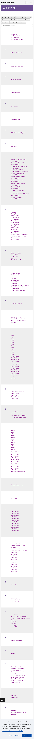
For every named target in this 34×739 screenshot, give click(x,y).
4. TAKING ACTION (16, 79)
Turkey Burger (15, 697)
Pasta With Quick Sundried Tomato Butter (20, 619)
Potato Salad (14, 627)
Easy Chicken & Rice (16, 317)
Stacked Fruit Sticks (16, 670)
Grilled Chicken (15, 393)
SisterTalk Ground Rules (17, 668)
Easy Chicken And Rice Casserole (20, 319)
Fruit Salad (14, 378)
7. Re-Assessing (15, 119)
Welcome (13, 710)
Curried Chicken (15, 288)
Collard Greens (15, 280)
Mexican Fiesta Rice (16, 549)
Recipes (13, 653)
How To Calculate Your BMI (18, 415)
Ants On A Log (15, 238)
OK (26, 735)
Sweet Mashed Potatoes (17, 679)
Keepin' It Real (15, 498)
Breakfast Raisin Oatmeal (17, 260)
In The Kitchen (15, 451)
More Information (13, 735)
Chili (12, 276)
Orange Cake (14, 598)
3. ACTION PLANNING (17, 66)
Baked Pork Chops (16, 253)
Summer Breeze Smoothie (18, 675)
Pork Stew (14, 623)
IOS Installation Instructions (18, 471)
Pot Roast (13, 625)
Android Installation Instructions (19, 234)
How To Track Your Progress (18, 417)
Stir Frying (13, 673)
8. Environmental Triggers (18, 133)
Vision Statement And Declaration (20, 170)
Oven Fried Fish (15, 601)
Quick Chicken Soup (16, 640)
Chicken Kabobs (15, 273)
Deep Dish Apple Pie (16, 303)
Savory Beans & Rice (16, 667)
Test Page (13, 695)
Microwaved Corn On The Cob (19, 551)
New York (13, 584)
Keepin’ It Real (18, 160)
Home (12, 413)
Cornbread (14, 283)
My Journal (14, 552)
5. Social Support (15, 92)
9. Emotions (14, 146)
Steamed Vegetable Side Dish (19, 672)
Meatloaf (13, 547)
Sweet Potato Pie (15, 682)
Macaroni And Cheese (17, 544)
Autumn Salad (15, 239)
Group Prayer (14, 398)
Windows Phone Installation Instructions (18, 713)
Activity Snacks (15, 214)
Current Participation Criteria (18, 287)
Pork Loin (13, 621)
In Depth (13, 430)
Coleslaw (13, 278)
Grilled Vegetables (16, 397)
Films (12, 335)
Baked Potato (14, 255)
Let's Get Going (15, 511)
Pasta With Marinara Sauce (18, 616)
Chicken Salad (15, 275)
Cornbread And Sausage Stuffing (20, 285)
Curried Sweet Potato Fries (18, 290)
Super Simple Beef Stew (17, 677)
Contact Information (16, 282)
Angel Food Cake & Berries (18, 236)
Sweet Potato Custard (17, 680)
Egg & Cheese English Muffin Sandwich (18, 321)
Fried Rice (13, 377)
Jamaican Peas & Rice (17, 485)
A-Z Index (13, 212)
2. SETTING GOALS (16, 52)
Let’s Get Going (15, 517)
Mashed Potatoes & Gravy (18, 545)
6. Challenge (14, 106)
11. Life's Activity (15, 37)
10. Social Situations (16, 36)
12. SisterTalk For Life (17, 39)
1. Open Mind (14, 34)
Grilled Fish (14, 395)
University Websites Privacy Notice (12, 731)
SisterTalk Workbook (8, 2)
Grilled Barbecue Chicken (17, 392)
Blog (12, 258)
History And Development (17, 412)
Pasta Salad (14, 615)
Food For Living (15, 356)
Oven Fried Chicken (16, 600)
